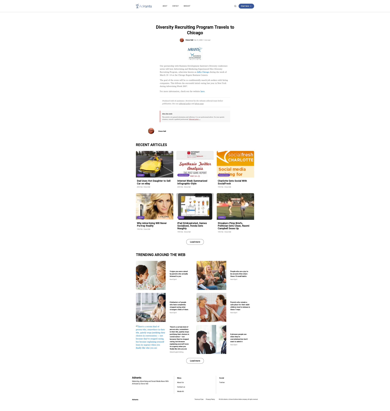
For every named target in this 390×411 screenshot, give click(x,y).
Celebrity (221, 217)
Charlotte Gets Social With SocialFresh (232, 182)
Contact (175, 6)
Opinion (141, 217)
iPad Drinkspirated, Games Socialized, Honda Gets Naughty (192, 226)
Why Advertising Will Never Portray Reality (152, 224)
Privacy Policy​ (210, 399)
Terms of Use (198, 399)
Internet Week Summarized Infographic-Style (192, 182)
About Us (180, 382)
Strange (141, 175)
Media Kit (187, 6)
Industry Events (183, 175)
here (203, 91)
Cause (181, 217)
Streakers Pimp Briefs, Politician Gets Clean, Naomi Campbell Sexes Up (233, 226)
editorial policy (185, 103)
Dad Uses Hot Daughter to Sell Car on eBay (154, 182)
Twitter (222, 382)
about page (199, 103)
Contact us (181, 387)
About (165, 6)
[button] (195, 242)
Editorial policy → (194, 119)
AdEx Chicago (203, 72)
